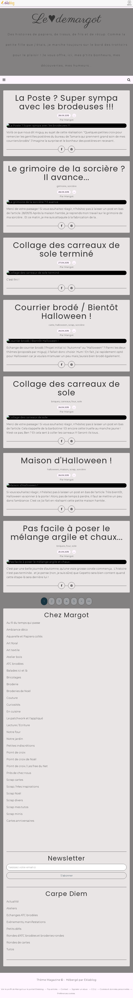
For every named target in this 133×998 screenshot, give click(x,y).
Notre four (13, 732)
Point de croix (15, 752)
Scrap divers (14, 800)
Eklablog (90, 979)
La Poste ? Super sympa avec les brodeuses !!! (66, 102)
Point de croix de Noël (21, 759)
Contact (64, 989)
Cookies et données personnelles (114, 989)
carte (51, 324)
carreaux (65, 401)
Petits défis (13, 928)
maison (64, 469)
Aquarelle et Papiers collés (24, 636)
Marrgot (19, 989)
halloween (61, 324)
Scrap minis (14, 813)
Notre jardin (14, 738)
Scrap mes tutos (17, 807)
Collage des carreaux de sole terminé (66, 249)
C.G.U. (94, 989)
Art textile (13, 650)
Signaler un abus (80, 989)
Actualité (12, 901)
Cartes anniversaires (20, 820)
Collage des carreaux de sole (66, 388)
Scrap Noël (13, 793)
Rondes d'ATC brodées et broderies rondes (35, 935)
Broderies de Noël (18, 691)
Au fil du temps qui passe (23, 622)
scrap (71, 324)
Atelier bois (14, 657)
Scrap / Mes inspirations (22, 786)
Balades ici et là (16, 670)
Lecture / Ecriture (18, 725)
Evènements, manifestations (25, 922)
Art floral (12, 643)
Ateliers (11, 908)
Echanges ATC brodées (22, 915)
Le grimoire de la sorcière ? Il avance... (66, 173)
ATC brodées (14, 663)
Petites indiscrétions (20, 745)
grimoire (61, 186)
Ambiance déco (17, 629)
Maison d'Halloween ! (66, 460)
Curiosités (13, 704)
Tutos (10, 949)
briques (55, 401)
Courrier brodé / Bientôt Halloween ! (66, 312)
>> (88, 601)
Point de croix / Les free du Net (27, 766)
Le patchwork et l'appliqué (24, 718)
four (74, 401)
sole (79, 401)
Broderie (12, 684)
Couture (12, 697)
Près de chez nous (18, 773)
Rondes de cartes (18, 942)
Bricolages (13, 677)
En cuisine (13, 711)
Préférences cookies (66, 993)
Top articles (52, 989)
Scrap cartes (14, 779)
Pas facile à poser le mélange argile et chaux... (66, 533)
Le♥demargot (66, 19)
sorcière (72, 186)
